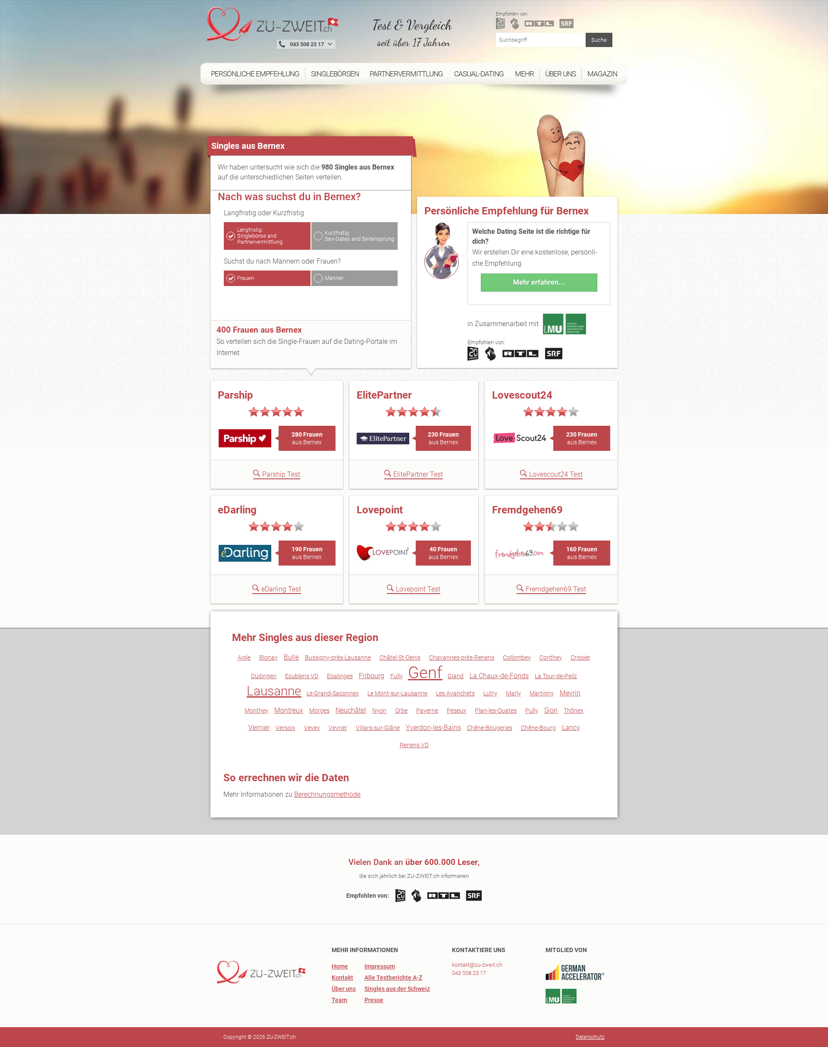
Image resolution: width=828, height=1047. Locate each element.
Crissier (580, 657)
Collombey (517, 657)
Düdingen (263, 676)
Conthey (550, 657)
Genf (425, 672)
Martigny (542, 693)
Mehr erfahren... (539, 282)
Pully (531, 710)
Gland (456, 676)
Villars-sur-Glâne (378, 727)
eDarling (237, 510)
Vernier (259, 727)
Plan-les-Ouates (496, 710)
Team (339, 1000)
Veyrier (338, 727)
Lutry (490, 693)
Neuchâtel (351, 710)
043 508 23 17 (469, 973)
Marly (513, 693)
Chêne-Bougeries (489, 727)
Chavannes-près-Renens (461, 657)
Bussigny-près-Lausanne (338, 657)
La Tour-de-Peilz (556, 676)
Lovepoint (380, 510)
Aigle (244, 657)
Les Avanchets (455, 693)
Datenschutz (590, 1037)
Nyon (379, 710)
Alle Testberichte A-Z (393, 977)
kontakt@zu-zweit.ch (477, 965)
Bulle (291, 657)
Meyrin (570, 693)
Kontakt (342, 977)
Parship (235, 395)
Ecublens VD (301, 676)
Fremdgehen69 (527, 510)
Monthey (256, 710)
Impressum (379, 966)
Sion (551, 710)
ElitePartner (384, 395)
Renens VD (414, 745)
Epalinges (340, 676)
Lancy (571, 727)
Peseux (456, 710)
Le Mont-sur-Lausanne (397, 693)
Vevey (312, 727)
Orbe (401, 710)
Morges (319, 710)
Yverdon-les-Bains (433, 727)
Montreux (288, 710)
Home (340, 966)
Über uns (344, 988)
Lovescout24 (522, 395)
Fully (396, 676)
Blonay (268, 657)
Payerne (427, 710)
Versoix (285, 727)
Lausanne (274, 690)
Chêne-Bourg (538, 727)
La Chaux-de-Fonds (499, 676)
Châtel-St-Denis (400, 657)
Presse (373, 1000)
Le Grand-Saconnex (333, 693)
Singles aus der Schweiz (397, 988)
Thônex (573, 710)
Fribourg (371, 676)
